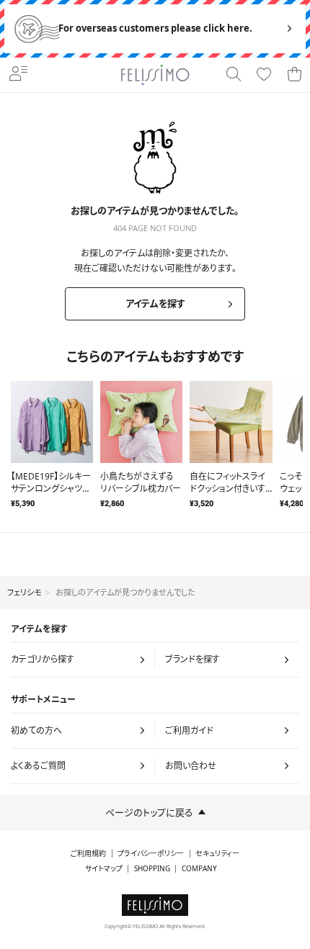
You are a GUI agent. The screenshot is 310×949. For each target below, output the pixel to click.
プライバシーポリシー (151, 854)
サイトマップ (104, 869)
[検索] (233, 75)
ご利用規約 (88, 854)
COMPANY (199, 869)
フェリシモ (24, 592)
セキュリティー (217, 854)
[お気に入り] (264, 75)
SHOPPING (152, 869)
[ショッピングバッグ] (294, 75)
